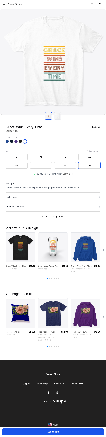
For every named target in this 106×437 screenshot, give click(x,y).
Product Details (13, 197)
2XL (16, 165)
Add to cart (53, 431)
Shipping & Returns (15, 206)
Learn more (68, 173)
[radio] (17, 157)
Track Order (42, 383)
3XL (41, 165)
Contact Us (59, 383)
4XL (65, 165)
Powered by (45, 401)
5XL (89, 165)
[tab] (48, 115)
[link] (20, 247)
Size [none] (8, 151)
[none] (91, 151)
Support (26, 383)
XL (89, 157)
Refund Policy (77, 383)
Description (11, 183)
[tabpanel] (53, 62)
